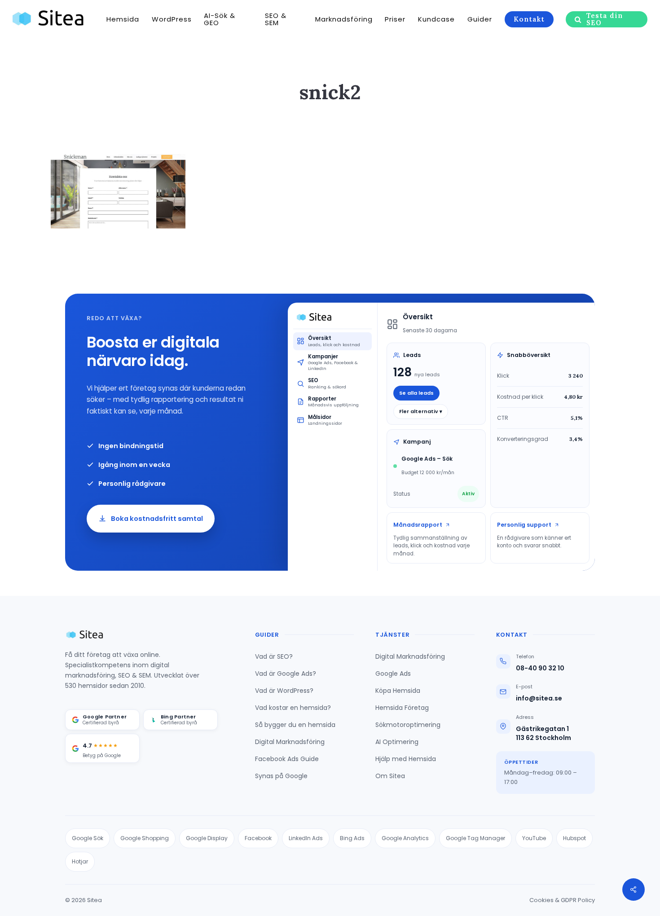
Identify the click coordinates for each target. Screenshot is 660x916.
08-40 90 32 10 (540, 668)
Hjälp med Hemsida (405, 758)
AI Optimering (396, 741)
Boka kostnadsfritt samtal (157, 518)
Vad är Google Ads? (285, 673)
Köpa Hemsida (397, 690)
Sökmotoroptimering (407, 724)
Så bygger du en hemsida (295, 724)
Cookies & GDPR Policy (562, 900)
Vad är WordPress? (284, 690)
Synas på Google (281, 775)
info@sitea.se (539, 698)
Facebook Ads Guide (287, 758)
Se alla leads (416, 392)
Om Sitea (390, 775)
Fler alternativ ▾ (420, 411)
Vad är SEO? (274, 656)
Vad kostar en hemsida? (293, 707)
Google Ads (393, 673)
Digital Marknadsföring (290, 741)
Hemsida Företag (402, 707)
